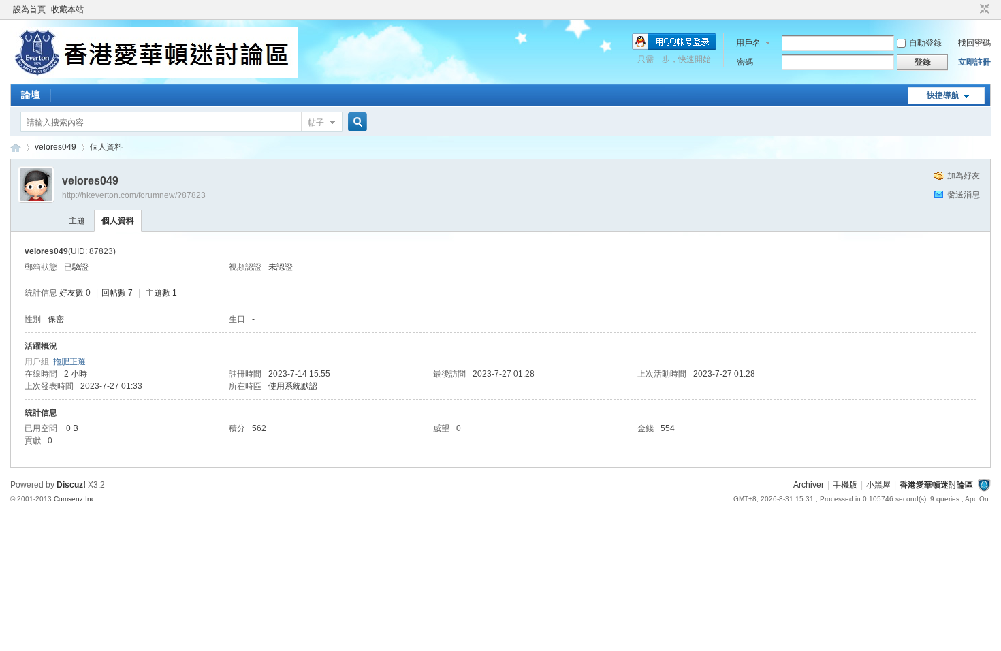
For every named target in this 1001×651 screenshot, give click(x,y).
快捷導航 (943, 95)
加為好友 (963, 175)
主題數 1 (161, 293)
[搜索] (355, 122)
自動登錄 (925, 43)
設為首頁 (29, 9)
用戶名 (748, 43)
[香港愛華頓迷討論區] (154, 75)
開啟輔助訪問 (971, 9)
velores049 (55, 147)
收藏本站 (67, 9)
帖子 (316, 122)
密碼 (745, 62)
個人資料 (117, 220)
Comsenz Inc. (75, 499)
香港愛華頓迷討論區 (15, 147)
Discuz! (71, 485)
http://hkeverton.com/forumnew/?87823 (134, 195)
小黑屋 (878, 485)
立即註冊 (974, 62)
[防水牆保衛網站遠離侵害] (984, 485)
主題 (77, 220)
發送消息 (963, 195)
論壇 (30, 94)
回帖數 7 (117, 293)
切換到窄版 (983, 9)
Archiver (808, 485)
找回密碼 (974, 43)
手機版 (845, 485)
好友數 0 (75, 293)
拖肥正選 (69, 361)
